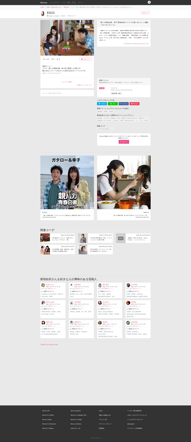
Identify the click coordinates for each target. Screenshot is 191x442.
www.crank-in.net (143, 43)
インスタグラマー (55, 2)
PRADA (129, 331)
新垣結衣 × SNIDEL (102, 111)
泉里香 (105, 322)
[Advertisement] (124, 62)
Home (100, 411)
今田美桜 (77, 302)
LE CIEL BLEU (53, 294)
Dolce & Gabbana (108, 311)
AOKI (89, 311)
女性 (63, 16)
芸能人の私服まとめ (105, 415)
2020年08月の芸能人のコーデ (105, 129)
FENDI (128, 294)
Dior (81, 294)
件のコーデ (52, 288)
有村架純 (77, 285)
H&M (121, 120)
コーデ (63, 2)
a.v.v (77, 294)
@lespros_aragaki (54, 16)
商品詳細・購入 (116, 93)
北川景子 (106, 302)
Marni (100, 311)
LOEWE (78, 311)
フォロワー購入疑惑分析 (134, 411)
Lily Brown (116, 120)
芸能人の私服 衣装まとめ (54, 7)
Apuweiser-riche (108, 331)
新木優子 (106, 285)
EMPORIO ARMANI (132, 296)
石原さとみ (50, 285)
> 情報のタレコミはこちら (84, 85)
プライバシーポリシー (105, 424)
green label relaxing (140, 314)
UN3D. (51, 296)
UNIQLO (72, 311)
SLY (99, 294)
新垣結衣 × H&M (115, 118)
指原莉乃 (77, 322)
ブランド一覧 (103, 419)
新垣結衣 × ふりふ (144, 118)
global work (130, 316)
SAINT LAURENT (103, 314)
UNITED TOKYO (142, 296)
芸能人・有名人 (71, 2)
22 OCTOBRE (88, 294)
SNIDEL (113, 90)
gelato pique (130, 314)
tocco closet (45, 314)
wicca (71, 296)
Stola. (115, 336)
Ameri (103, 294)
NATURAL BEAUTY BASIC (105, 336)
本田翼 (133, 302)
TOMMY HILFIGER (132, 334)
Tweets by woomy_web (49, 344)
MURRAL (72, 294)
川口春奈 (134, 285)
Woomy (43, 2)
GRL (86, 311)
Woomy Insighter (76, 411)
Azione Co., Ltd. (75, 428)
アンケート (124, 142)
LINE (113, 104)
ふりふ (137, 120)
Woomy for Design (76, 419)
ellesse (145, 334)
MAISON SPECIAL (129, 120)
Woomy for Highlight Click (78, 415)
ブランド (80, 2)
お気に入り (145, 12)
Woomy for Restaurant (49, 424)
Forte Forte (45, 296)
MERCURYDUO (46, 311)
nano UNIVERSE (136, 311)
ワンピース (114, 88)
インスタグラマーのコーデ (135, 419)
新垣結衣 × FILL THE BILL (104, 120)
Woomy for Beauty (47, 428)
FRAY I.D (60, 294)
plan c (140, 334)
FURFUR (72, 334)
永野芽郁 (134, 322)
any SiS (52, 314)
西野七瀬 (49, 322)
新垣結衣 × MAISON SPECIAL (129, 118)
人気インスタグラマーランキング (137, 415)
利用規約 (101, 428)
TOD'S (48, 331)
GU (82, 311)
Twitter (102, 104)
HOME (42, 7)
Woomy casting (47, 419)
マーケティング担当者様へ (135, 428)
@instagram (130, 424)
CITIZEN (116, 314)
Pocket (135, 104)
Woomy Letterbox (76, 424)
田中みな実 (50, 302)
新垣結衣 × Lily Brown (103, 118)
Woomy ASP (46, 411)
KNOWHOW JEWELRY (104, 296)
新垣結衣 (66, 7)
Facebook (124, 104)
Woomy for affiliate (48, 415)
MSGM (133, 294)
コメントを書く (67, 82)
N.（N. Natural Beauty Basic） (50, 334)
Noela (59, 311)
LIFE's (58, 331)
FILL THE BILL (144, 120)
